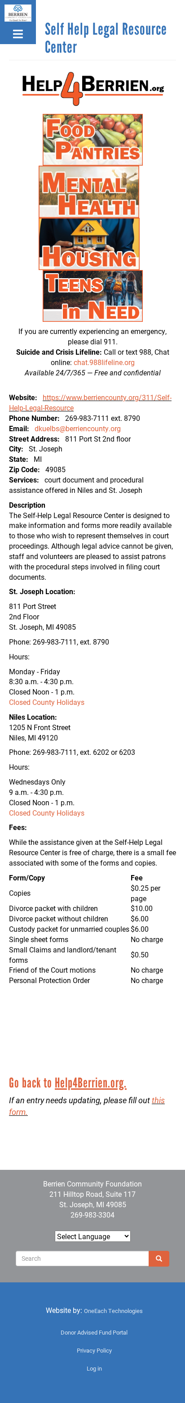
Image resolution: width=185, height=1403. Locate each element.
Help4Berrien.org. (91, 1082)
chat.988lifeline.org (104, 362)
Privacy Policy (94, 1350)
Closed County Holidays (46, 702)
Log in (94, 1368)
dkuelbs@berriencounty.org (78, 428)
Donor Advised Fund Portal (94, 1332)
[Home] (17, 13)
